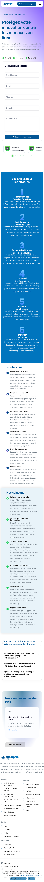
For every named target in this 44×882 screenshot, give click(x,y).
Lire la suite (12, 727)
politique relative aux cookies (29, 875)
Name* (22, 71)
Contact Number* (22, 93)
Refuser (31, 879)
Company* (22, 104)
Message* (22, 115)
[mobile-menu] (39, 4)
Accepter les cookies (18, 879)
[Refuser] (41, 875)
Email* (22, 82)
